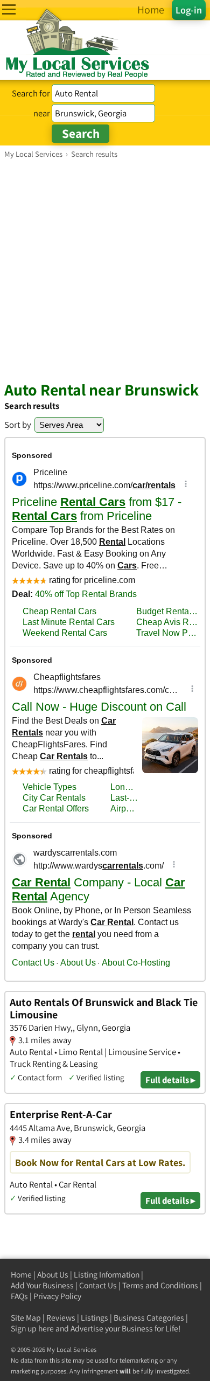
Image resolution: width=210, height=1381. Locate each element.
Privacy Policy (57, 1296)
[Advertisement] (105, 269)
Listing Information (106, 1274)
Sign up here (32, 1328)
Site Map (26, 1318)
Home (21, 1274)
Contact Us (98, 1285)
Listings (94, 1318)
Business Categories (149, 1318)
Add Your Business (42, 1285)
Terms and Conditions (160, 1285)
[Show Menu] (9, 9)
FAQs (19, 1296)
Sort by (17, 425)
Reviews (60, 1318)
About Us (52, 1274)
